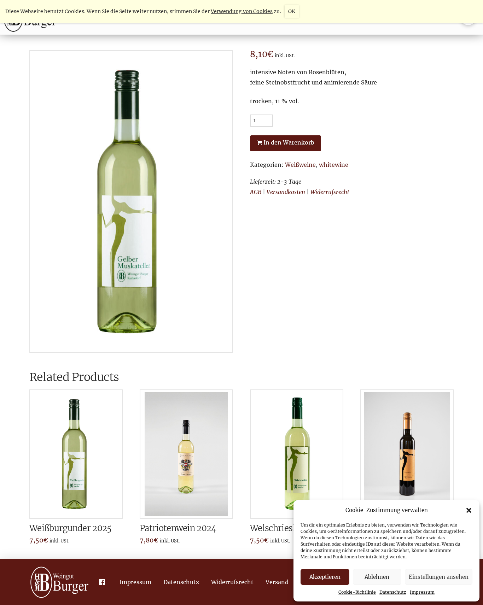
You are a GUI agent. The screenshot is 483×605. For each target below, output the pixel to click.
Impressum (422, 592)
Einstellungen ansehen (439, 577)
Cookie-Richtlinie (357, 592)
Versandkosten (286, 191)
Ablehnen (377, 577)
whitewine (333, 164)
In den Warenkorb (288, 142)
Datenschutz (392, 592)
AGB (255, 191)
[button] (468, 510)
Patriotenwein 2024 (178, 528)
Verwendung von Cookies (242, 11)
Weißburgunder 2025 (70, 528)
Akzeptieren (325, 577)
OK (291, 11)
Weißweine (300, 164)
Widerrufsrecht (329, 191)
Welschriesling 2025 (289, 528)
